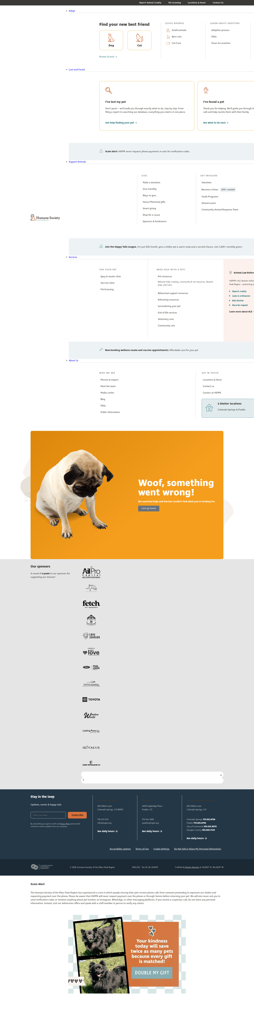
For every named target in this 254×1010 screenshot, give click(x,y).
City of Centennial (202, 826)
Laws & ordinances (241, 296)
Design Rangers (192, 867)
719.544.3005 (148, 819)
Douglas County (201, 830)
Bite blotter (238, 300)
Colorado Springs (201, 819)
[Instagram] (44, 850)
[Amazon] (63, 850)
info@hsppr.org (104, 823)
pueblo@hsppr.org (150, 823)
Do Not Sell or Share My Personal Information (197, 849)
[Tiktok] (73, 850)
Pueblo (196, 823)
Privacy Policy (65, 824)
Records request (240, 305)
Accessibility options (120, 849)
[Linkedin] (53, 850)
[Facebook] (34, 850)
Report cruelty (239, 291)
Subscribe (77, 815)
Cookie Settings (161, 849)
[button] (135, 11)
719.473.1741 (102, 819)
